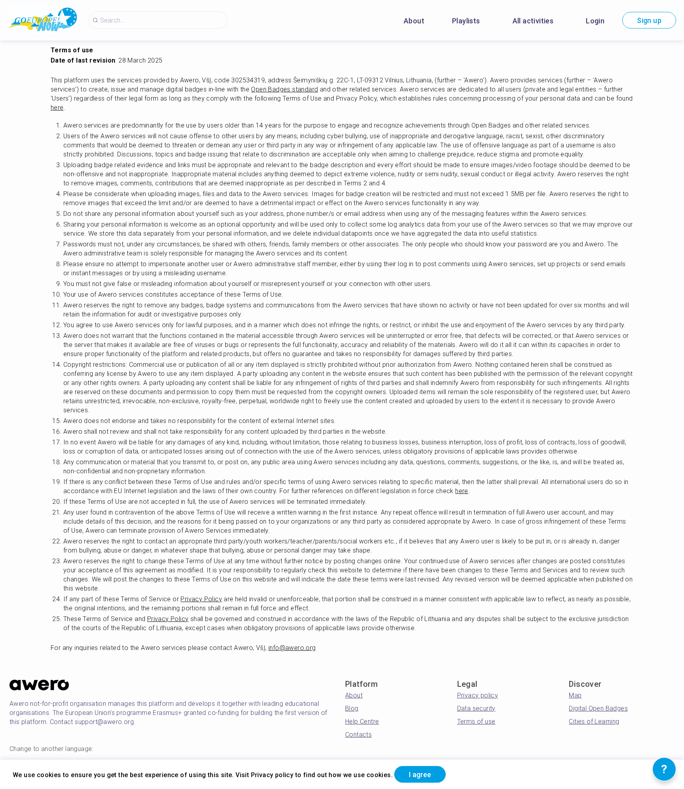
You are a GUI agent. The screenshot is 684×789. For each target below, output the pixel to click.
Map (575, 695)
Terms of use (476, 721)
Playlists (466, 21)
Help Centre (362, 721)
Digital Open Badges (598, 708)
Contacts (358, 734)
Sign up (649, 20)
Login (595, 21)
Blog (352, 708)
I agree (420, 774)
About (414, 21)
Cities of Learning (594, 721)
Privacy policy (477, 695)
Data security (476, 708)
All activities (533, 21)
